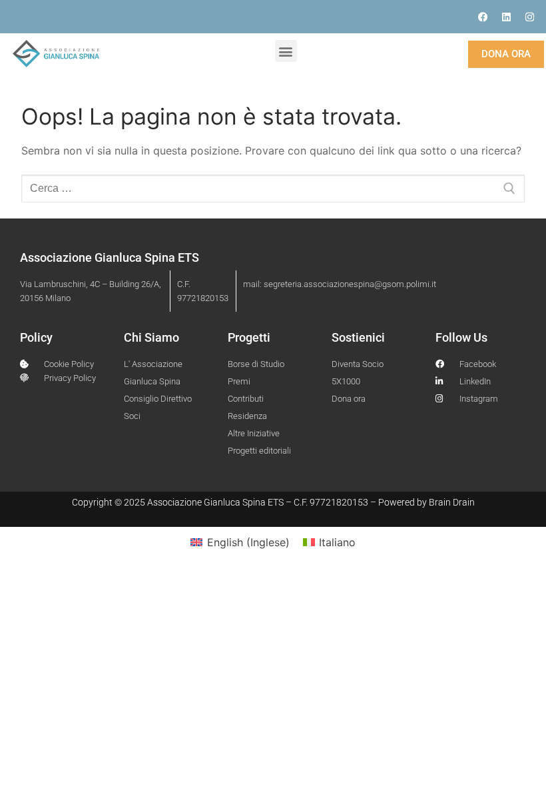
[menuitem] (240, 542)
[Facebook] (483, 17)
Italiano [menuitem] (337, 542)
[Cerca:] (273, 188)
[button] (286, 51)
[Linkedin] (506, 17)
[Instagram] (529, 17)
